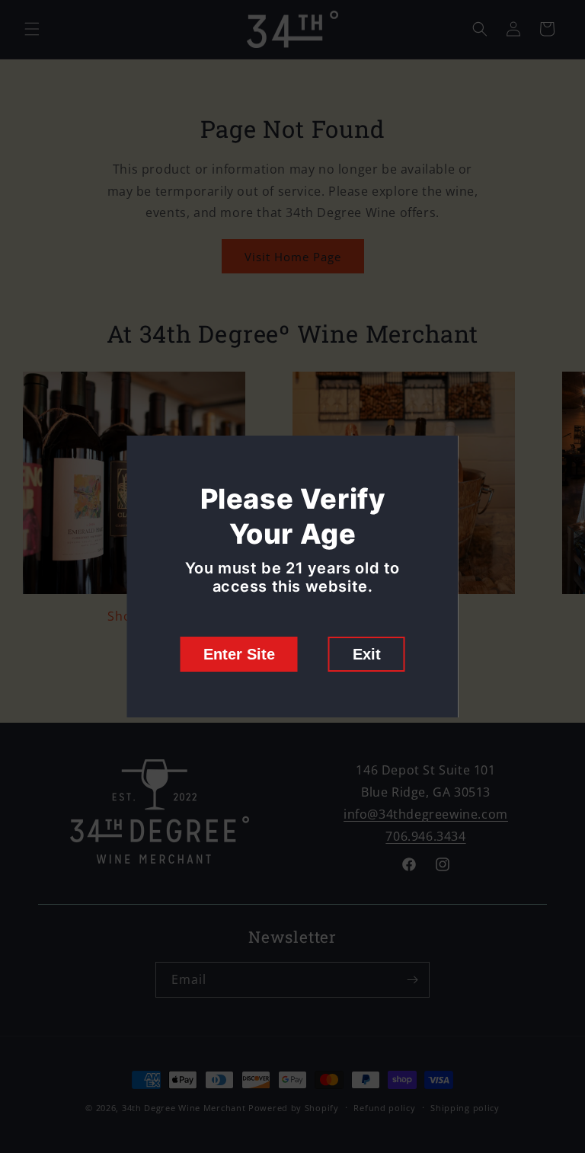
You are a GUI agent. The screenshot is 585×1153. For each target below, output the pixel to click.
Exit (367, 654)
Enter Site (239, 654)
